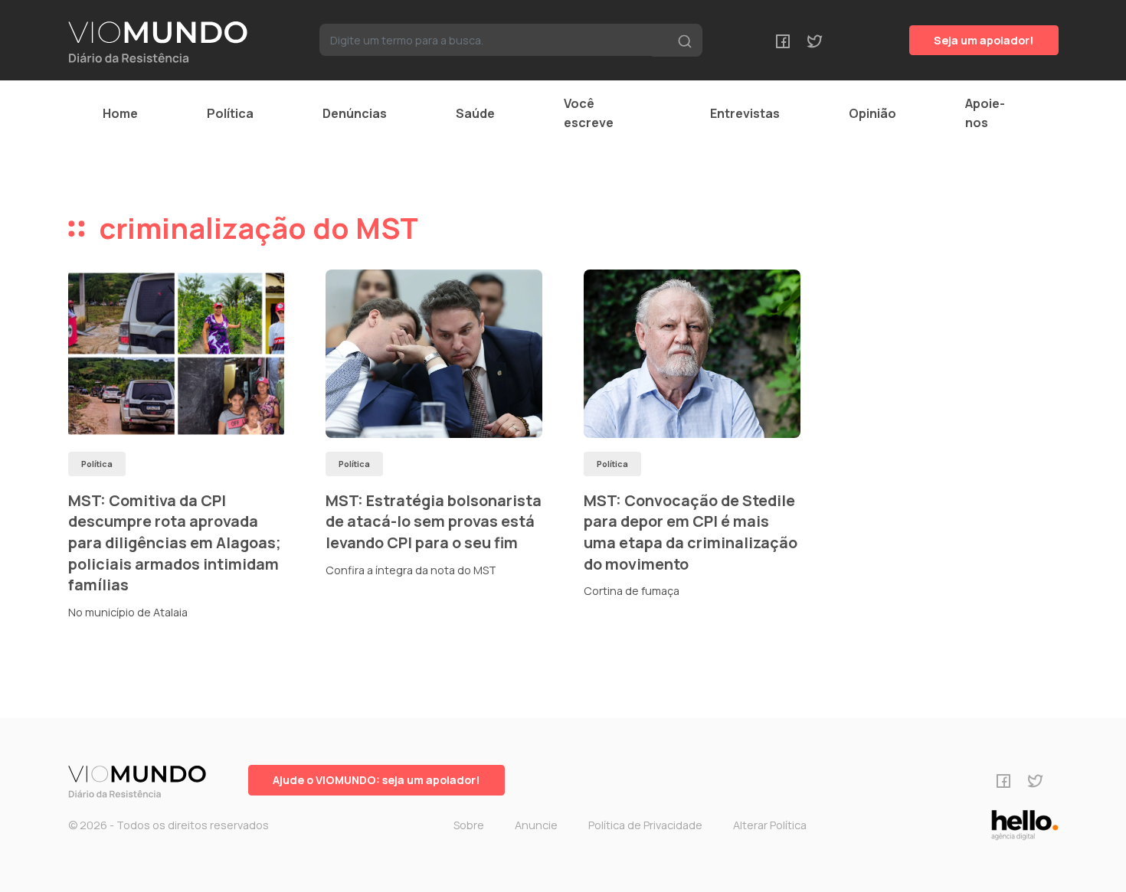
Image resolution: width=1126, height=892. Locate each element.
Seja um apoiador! (984, 40)
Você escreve (589, 113)
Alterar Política (770, 825)
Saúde (475, 113)
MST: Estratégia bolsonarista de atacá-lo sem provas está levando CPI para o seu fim (434, 521)
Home (120, 113)
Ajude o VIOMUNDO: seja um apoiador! (376, 780)
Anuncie (536, 825)
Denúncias (354, 113)
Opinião (872, 113)
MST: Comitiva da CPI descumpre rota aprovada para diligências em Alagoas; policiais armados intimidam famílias (174, 543)
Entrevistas (745, 113)
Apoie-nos (985, 113)
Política (230, 113)
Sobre (468, 825)
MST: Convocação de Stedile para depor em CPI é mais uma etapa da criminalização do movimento (690, 532)
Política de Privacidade (645, 825)
